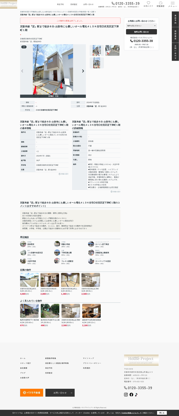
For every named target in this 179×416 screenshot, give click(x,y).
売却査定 (73, 4)
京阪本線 (89, 106)
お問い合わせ (88, 4)
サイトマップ (88, 358)
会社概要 (23, 368)
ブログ (23, 373)
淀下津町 (38, 39)
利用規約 (86, 368)
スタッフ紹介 (25, 363)
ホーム (23, 358)
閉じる (162, 413)
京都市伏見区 (30, 39)
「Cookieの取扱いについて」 (130, 413)
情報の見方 (64, 174)
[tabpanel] (104, 56)
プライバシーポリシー (92, 363)
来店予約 (60, 4)
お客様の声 (24, 377)
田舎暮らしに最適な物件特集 (57, 363)
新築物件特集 (50, 358)
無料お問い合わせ (141, 32)
